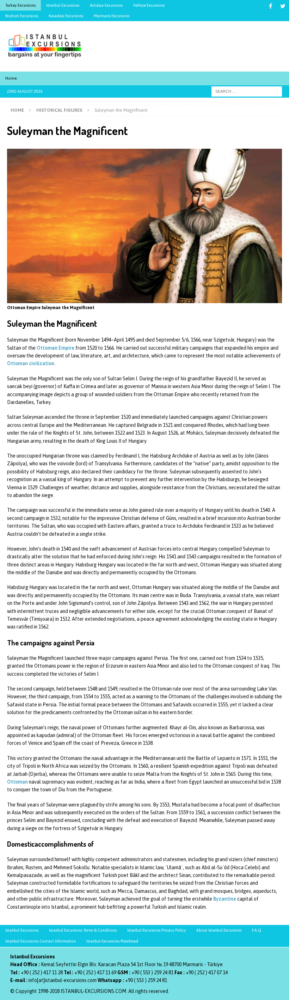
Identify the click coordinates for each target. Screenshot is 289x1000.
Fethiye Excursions (149, 5)
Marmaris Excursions (111, 16)
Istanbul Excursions (62, 5)
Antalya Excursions (106, 5)
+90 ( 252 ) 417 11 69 (95, 972)
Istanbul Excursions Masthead (112, 941)
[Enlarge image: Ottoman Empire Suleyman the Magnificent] (272, 153)
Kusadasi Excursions (66, 16)
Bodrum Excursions (21, 16)
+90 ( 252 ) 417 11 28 (42, 972)
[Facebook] (270, 6)
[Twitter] (283, 6)
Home (11, 78)
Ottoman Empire (55, 348)
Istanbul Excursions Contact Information (40, 941)
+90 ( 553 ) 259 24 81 (152, 972)
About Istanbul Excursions (218, 930)
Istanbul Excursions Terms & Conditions (83, 930)
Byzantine (224, 899)
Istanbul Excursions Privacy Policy (156, 930)
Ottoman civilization (30, 363)
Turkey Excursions (20, 5)
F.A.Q (256, 930)
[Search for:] (246, 91)
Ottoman (17, 782)
